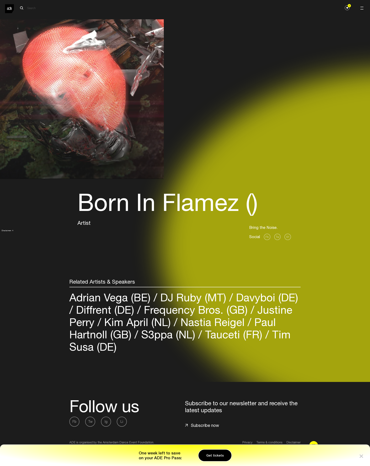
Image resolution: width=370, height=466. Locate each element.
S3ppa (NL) (168, 334)
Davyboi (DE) (265, 297)
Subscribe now (205, 425)
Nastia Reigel (212, 322)
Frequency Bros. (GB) (196, 309)
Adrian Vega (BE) (111, 297)
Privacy (247, 442)
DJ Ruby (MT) (193, 297)
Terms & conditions (269, 442)
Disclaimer (6, 230)
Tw (277, 236)
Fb (267, 236)
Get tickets (215, 455)
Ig (106, 422)
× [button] (361, 455)
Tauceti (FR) (233, 334)
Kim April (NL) (137, 322)
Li (121, 422)
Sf (287, 236)
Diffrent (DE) (105, 309)
